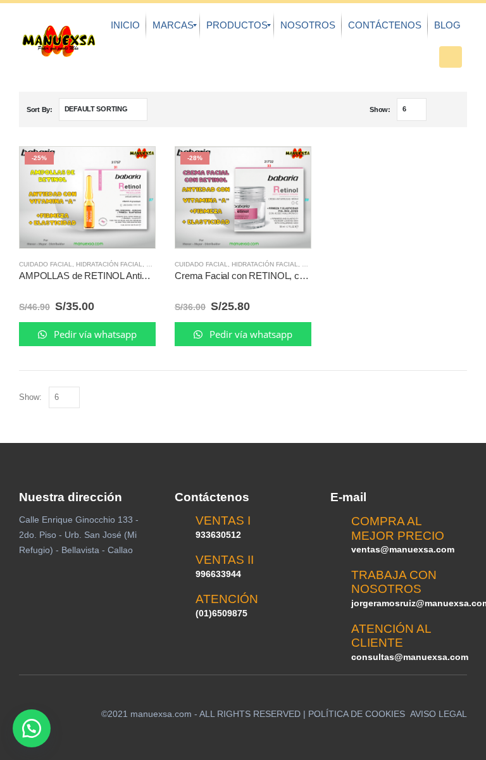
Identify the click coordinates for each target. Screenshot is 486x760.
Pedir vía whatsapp (94, 334)
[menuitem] (125, 25)
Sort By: (40, 109)
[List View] (453, 110)
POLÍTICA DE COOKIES (356, 714)
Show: (380, 109)
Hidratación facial (109, 264)
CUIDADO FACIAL (45, 264)
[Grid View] (439, 110)
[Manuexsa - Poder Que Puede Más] (58, 41)
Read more (134, 167)
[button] (32, 728)
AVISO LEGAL (438, 714)
